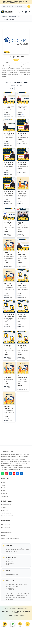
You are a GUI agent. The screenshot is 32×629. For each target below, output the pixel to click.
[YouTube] (14, 473)
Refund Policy (5, 510)
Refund (22, 615)
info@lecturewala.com (11, 564)
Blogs (3, 490)
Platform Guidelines (6, 504)
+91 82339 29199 (10, 588)
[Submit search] (28, 6)
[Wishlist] (19, 12)
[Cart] (25, 12)
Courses (3, 485)
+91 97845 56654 (10, 599)
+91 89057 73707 (10, 573)
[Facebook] (17, 473)
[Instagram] (6, 473)
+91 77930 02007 (10, 559)
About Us (4, 493)
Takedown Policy (6, 513)
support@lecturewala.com (12, 574)
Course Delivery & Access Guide (10, 538)
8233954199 (10, 1)
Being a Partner (5, 524)
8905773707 (22, 1)
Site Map (3, 507)
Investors (4, 535)
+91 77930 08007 (10, 561)
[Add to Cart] (5, 102)
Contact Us (4, 496)
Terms (10, 615)
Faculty (3, 488)
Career (3, 530)
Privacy (16, 615)
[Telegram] (10, 473)
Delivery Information (6, 532)
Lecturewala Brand (14, 16)
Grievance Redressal (7, 515)
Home (5, 16)
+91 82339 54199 (10, 563)
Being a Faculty (5, 527)
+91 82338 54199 (10, 589)
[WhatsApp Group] (2, 473)
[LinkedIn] (21, 473)
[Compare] (22, 12)
